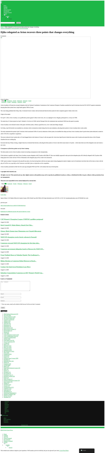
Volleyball (7, 390)
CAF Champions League (11, 334)
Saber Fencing (8, 379)
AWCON (7, 323)
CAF (6, 333)
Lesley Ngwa (3, 194)
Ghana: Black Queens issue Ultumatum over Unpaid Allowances (21, 231)
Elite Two (7, 347)
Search (18, 22)
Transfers (7, 384)
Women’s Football (8, 12)
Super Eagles (8, 382)
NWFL (6, 370)
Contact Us (6, 422)
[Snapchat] (8, 25)
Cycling (6, 343)
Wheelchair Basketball (10, 393)
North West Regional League (12, 368)
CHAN (7, 339)
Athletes (7, 321)
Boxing (6, 332)
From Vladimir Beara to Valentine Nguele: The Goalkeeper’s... (20, 255)
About (5, 418)
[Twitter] (2, 25)
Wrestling (7, 397)
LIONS (5, 14)
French (6, 355)
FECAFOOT (6, 11)
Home (5, 5)
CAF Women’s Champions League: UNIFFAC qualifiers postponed (22, 219)
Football (5, 7)
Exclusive (7, 348)
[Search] (1, 21)
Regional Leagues (9, 376)
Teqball (6, 383)
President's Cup (8, 375)
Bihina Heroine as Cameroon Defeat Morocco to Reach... (18, 261)
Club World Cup (9, 340)
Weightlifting (8, 391)
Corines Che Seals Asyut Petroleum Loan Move (15, 267)
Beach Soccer (8, 328)
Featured (8, 350)
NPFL (6, 369)
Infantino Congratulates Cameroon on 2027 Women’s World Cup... (22, 273)
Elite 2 (6, 344)
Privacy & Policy (7, 419)
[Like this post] (5, 100)
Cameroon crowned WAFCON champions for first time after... (20, 243)
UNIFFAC (7, 388)
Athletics (7, 322)
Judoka (6, 362)
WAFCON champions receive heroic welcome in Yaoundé (19, 237)
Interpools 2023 (9, 361)
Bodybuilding (8, 330)
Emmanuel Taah (24, 424)
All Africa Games (9, 318)
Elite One (7, 346)
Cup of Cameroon (9, 341)
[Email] (7, 25)
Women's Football (9, 394)
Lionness (7, 364)
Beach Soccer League (10, 329)
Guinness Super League (11, 358)
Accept (61, 450)
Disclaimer (6, 420)
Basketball (7, 326)
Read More (66, 450)
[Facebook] (1, 25)
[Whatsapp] (9, 25)
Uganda (7, 386)
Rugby (6, 377)
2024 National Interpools (11, 314)
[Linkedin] (4, 25)
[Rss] (10, 25)
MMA (6, 366)
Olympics (7, 372)
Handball (7, 359)
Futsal (6, 357)
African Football (7, 9)
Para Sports (7, 373)
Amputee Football (9, 319)
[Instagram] (3, 25)
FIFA (6, 352)
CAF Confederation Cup (11, 336)
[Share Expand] (31, 100)
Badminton (7, 325)
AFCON (5, 8)
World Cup (8, 395)
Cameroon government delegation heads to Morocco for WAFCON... (22, 249)
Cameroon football (10, 337)
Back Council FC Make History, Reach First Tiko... (17, 225)
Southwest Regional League (12, 380)
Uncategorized (9, 387)
